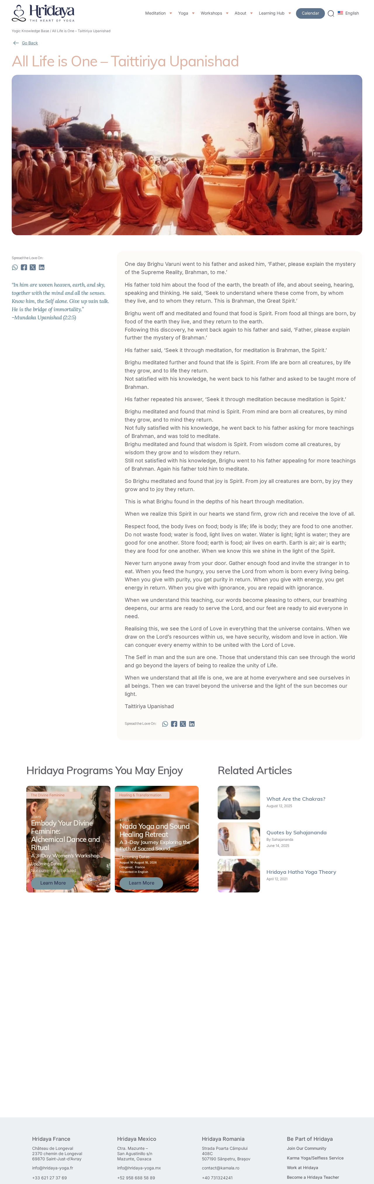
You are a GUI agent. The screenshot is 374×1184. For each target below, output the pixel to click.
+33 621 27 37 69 (49, 1177)
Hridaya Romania (223, 1139)
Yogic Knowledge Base (30, 31)
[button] (15, 267)
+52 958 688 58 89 (136, 1177)
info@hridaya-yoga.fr (52, 1167)
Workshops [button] (211, 13)
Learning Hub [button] (272, 13)
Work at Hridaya (302, 1167)
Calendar (310, 13)
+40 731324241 (217, 1177)
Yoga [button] (183, 13)
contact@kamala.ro (220, 1167)
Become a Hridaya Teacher (313, 1177)
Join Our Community (306, 1148)
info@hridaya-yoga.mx (139, 1167)
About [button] (240, 13)
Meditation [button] (155, 13)
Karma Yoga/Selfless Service (315, 1157)
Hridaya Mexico (136, 1139)
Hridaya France (51, 1139)
